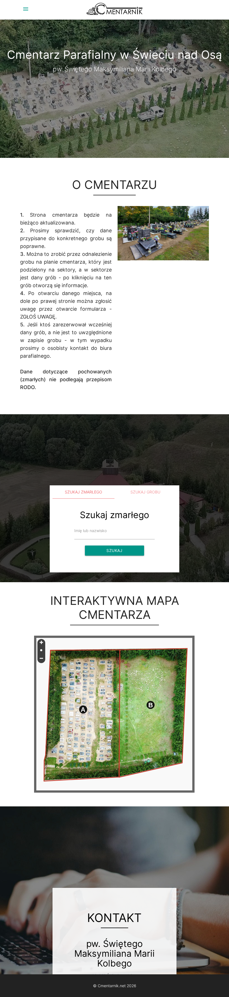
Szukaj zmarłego (83, 492)
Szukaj (114, 550)
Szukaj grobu (145, 492)
